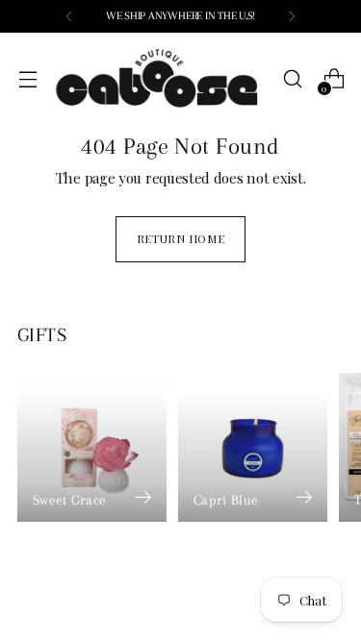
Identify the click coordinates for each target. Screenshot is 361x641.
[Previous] (69, 16)
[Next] (292, 16)
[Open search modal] (292, 79)
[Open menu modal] (27, 79)
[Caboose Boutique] (159, 79)
